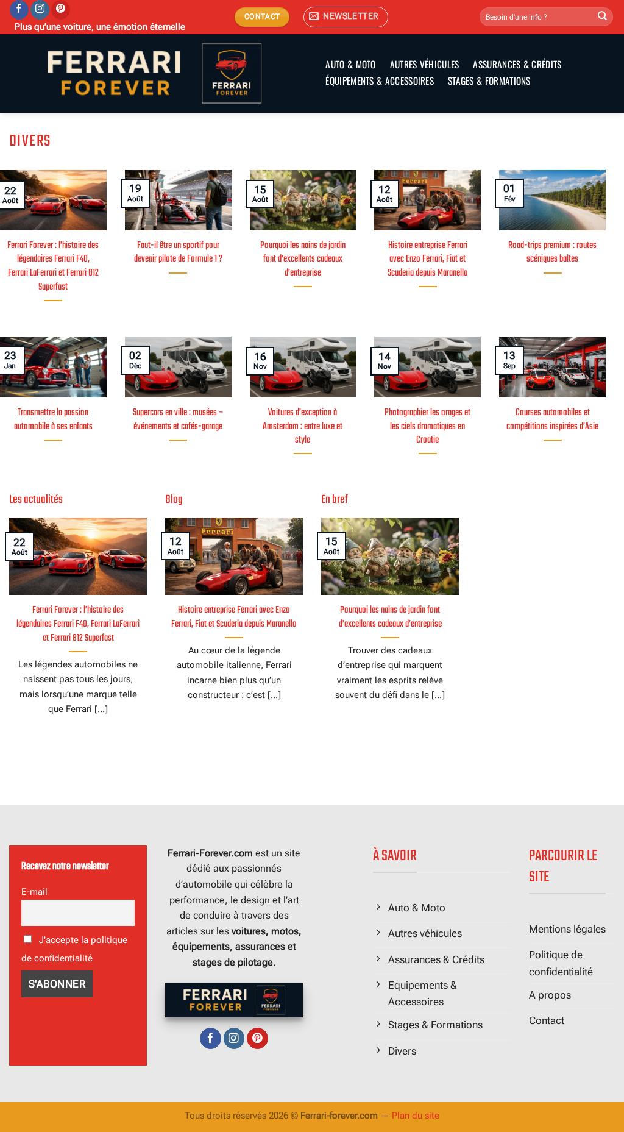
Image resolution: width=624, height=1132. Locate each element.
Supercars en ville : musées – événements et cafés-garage (178, 420)
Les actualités (36, 500)
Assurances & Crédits (517, 64)
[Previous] (163, 632)
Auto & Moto (350, 64)
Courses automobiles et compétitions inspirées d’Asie (552, 420)
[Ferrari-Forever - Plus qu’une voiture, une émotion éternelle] (154, 73)
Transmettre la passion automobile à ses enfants (53, 420)
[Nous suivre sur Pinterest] (60, 10)
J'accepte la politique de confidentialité (74, 949)
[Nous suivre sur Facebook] (19, 10)
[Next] (149, 631)
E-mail (34, 891)
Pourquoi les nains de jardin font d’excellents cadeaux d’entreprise (303, 259)
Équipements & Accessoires (379, 80)
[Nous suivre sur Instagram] (39, 10)
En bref (334, 500)
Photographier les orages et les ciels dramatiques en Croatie (427, 426)
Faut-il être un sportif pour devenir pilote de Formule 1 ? (178, 253)
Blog (174, 500)
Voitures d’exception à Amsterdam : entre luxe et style (302, 426)
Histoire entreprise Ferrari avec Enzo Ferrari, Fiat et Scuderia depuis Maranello (428, 259)
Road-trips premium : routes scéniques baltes (552, 253)
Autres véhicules (424, 64)
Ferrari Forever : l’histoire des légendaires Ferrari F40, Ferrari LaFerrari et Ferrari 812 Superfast (53, 266)
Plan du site (415, 1115)
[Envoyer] (602, 17)
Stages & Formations (489, 80)
